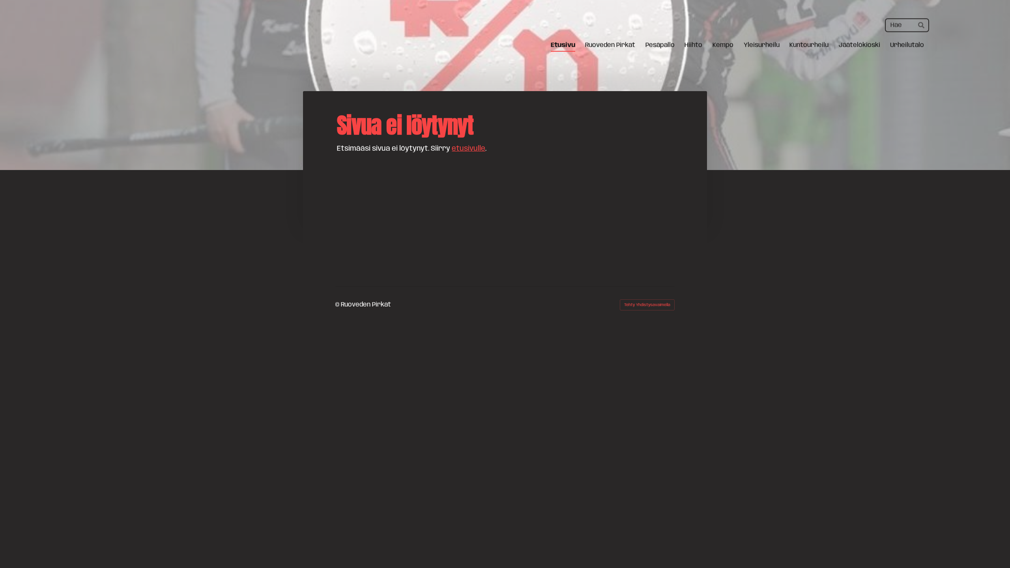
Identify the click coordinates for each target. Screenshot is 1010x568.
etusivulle (468, 148)
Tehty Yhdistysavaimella (647, 305)
